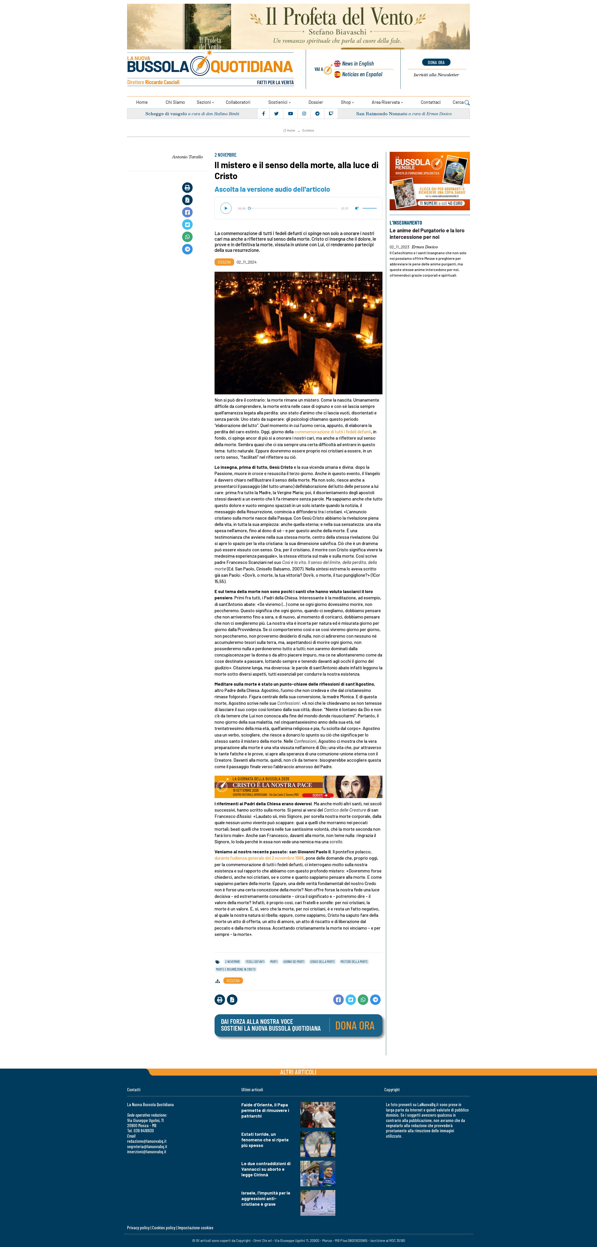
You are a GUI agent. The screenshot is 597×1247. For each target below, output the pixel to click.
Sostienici (278, 102)
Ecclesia (308, 130)
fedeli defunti (255, 961)
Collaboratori (238, 102)
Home (142, 102)
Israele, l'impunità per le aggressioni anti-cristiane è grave (265, 1198)
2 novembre (232, 961)
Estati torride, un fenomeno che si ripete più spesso (265, 1139)
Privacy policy (138, 1227)
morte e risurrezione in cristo (236, 969)
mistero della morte (354, 961)
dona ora (436, 62)
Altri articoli (298, 1072)
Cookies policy (163, 1227)
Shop (346, 102)
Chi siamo (175, 102)
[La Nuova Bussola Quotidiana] (211, 69)
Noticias (362, 73)
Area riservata (386, 102)
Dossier (316, 102)
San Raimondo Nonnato (381, 113)
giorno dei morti (293, 961)
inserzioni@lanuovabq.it (146, 1151)
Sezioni (204, 102)
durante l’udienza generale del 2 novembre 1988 (259, 858)
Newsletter (436, 75)
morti (274, 961)
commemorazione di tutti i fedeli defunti (333, 431)
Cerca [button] (459, 102)
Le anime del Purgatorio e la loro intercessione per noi (427, 233)
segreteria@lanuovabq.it (147, 1146)
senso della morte (322, 961)
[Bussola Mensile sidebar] (430, 181)
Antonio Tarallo (187, 157)
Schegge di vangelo (166, 113)
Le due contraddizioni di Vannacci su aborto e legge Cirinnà (266, 1169)
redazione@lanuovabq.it (147, 1141)
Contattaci (431, 102)
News (358, 63)
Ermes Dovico (425, 247)
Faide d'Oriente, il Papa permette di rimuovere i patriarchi (265, 1110)
